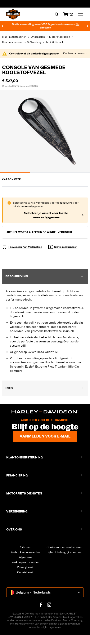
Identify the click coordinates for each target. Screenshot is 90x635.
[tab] (15, 172)
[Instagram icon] (49, 604)
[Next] (88, 26)
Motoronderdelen (59, 36)
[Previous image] (8, 131)
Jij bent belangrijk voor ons (64, 552)
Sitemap (25, 547)
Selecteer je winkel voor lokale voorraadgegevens (46, 215)
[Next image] (81, 131)
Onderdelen (38, 36)
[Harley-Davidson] (45, 412)
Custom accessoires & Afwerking (21, 42)
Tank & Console (55, 42)
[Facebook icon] (40, 604)
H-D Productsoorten (14, 36)
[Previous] (2, 26)
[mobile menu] (79, 14)
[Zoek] (57, 14)
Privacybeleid (25, 567)
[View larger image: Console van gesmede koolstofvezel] (45, 130)
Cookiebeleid (25, 572)
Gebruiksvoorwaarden (25, 552)
